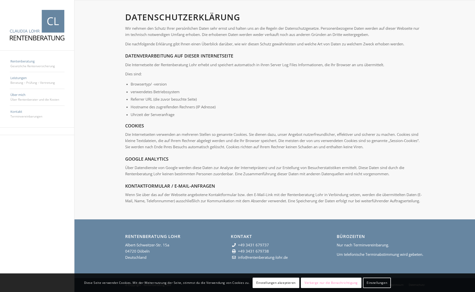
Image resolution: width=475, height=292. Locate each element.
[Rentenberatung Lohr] (37, 25)
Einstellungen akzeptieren (276, 282)
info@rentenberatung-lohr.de (263, 257)
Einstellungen (377, 282)
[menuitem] (37, 64)
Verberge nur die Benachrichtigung (331, 282)
